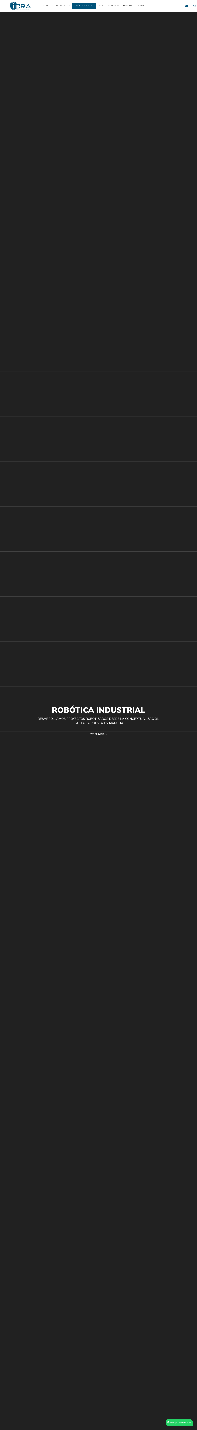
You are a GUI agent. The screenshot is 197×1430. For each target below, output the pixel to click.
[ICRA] (20, 6)
